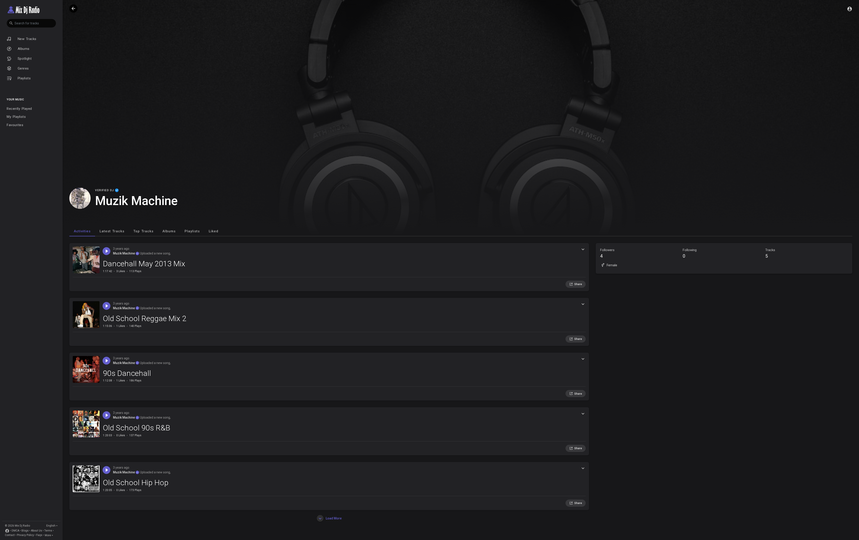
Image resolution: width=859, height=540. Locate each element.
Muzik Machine (124, 253)
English (50, 525)
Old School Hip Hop (135, 482)
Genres (22, 68)
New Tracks (26, 39)
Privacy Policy (25, 535)
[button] (31, 23)
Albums (23, 49)
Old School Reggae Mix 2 (144, 318)
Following (690, 253)
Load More (333, 518)
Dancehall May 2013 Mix (144, 263)
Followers (607, 253)
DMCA (15, 530)
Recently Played (19, 109)
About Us (36, 530)
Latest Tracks (112, 231)
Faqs (39, 535)
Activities (82, 231)
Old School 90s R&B (136, 427)
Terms (48, 530)
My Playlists (16, 117)
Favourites (15, 125)
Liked (213, 231)
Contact (10, 535)
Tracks (770, 253)
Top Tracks (143, 231)
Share (578, 284)
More (48, 535)
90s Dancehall (127, 373)
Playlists (23, 78)
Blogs (25, 530)
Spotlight (24, 59)
